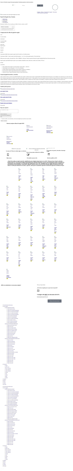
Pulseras (42, 12)
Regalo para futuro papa (11, 425)
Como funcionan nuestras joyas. (8, 386)
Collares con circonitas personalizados (13, 310)
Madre (6, 376)
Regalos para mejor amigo (11, 358)
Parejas (6, 365)
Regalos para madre (10, 356)
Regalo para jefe (9, 345)
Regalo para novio (10, 348)
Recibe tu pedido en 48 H (52, 157)
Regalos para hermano (10, 353)
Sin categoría (5, 21)
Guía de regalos (49, 12)
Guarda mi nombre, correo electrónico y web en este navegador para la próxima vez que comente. (16, 118)
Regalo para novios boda (11, 349)
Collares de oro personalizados (12, 317)
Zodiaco (6, 377)
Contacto (4, 464)
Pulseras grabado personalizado (12, 322)
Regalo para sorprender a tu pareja (12, 352)
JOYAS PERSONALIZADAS (9, 307)
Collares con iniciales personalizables (13, 311)
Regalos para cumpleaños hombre (12, 337)
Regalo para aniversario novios (12, 325)
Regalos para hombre (10, 354)
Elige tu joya (9, 157)
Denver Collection (8, 368)
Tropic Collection (8, 369)
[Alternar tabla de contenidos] (12, 27)
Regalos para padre (10, 444)
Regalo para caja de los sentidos (12, 329)
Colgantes (38, 12)
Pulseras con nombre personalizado (12, 318)
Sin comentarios (5, 22)
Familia (6, 456)
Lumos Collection (8, 452)
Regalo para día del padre (11, 333)
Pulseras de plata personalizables (12, 321)
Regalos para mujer (10, 360)
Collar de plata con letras (11, 390)
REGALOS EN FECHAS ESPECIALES (11, 323)
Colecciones (55, 12)
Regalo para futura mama (11, 342)
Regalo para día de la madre (11, 413)
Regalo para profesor (10, 350)
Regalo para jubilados (10, 346)
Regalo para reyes (10, 417)
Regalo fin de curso (10, 326)
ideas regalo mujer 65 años (5, 97)
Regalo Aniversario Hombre (6, 103)
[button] (47, 148)
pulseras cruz (7, 448)
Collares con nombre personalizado (12, 313)
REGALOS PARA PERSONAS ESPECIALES (12, 338)
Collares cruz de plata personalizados (12, 314)
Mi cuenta (4, 384)
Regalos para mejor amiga (11, 357)
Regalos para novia (10, 361)
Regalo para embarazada (11, 341)
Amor (6, 373)
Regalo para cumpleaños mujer (12, 330)
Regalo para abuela (10, 421)
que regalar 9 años (4, 91)
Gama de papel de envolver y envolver (7, 29)
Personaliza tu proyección (32, 157)
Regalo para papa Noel (10, 334)
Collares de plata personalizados (12, 315)
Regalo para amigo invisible (11, 409)
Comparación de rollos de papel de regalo (8, 28)
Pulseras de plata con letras (11, 319)
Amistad (6, 372)
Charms (45, 12)
